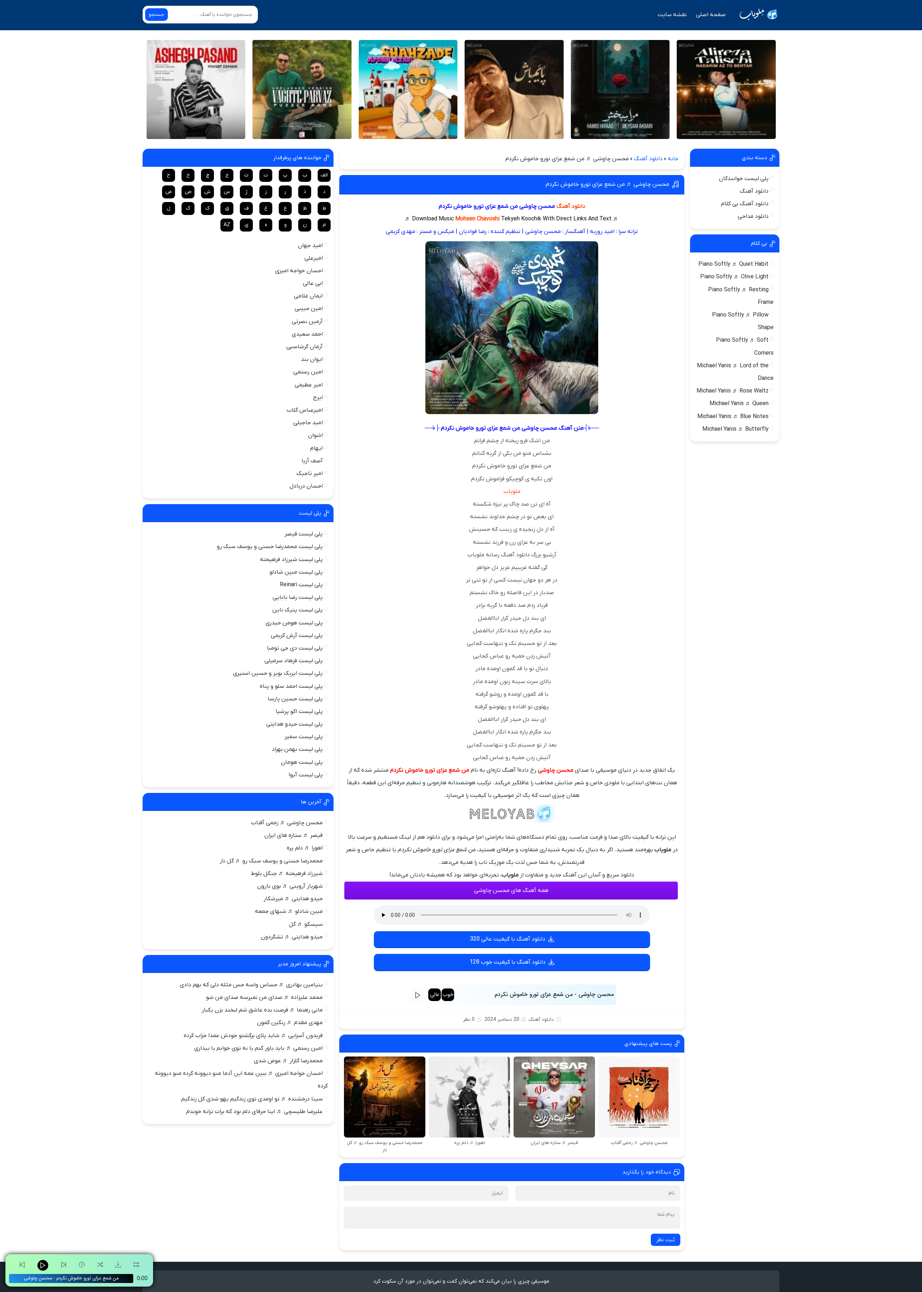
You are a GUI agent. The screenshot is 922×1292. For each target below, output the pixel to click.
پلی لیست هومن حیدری (294, 623)
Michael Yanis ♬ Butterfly (735, 429)
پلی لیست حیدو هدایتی (294, 724)
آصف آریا (312, 461)
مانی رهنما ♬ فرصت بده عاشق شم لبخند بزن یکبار (262, 1010)
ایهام (316, 448)
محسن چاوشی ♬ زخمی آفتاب (287, 822)
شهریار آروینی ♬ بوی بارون (290, 886)
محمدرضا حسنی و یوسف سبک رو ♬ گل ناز (271, 861)
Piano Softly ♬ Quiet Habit (733, 264)
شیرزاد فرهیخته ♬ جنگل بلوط (287, 873)
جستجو (156, 15)
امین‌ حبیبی (309, 308)
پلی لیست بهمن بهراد (297, 749)
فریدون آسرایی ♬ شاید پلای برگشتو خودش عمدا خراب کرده (253, 1035)
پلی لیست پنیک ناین (297, 610)
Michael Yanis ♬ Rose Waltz (733, 391)
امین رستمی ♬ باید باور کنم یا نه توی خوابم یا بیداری (258, 1048)
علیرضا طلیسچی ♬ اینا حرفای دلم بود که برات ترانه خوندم (254, 1111)
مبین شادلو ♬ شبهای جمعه (289, 911)
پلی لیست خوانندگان (744, 178)
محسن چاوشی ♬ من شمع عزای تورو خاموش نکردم (607, 184)
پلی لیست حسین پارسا (295, 699)
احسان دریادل (306, 486)
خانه (673, 158)
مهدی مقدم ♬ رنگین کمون (290, 1022)
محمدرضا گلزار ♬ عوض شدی (288, 1060)
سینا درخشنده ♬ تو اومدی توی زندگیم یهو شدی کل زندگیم (252, 1099)
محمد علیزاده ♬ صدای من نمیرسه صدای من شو (264, 997)
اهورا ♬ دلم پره (305, 848)
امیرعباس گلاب (305, 410)
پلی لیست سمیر (304, 736)
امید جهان (310, 245)
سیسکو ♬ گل (306, 924)
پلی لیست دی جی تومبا (295, 648)
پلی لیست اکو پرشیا (299, 711)
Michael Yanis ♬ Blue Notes (733, 416)
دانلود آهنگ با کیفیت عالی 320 (507, 939)
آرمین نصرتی (307, 321)
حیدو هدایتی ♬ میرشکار (293, 898)
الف (324, 175)
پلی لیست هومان (302, 762)
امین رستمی (308, 372)
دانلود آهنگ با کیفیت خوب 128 (508, 962)
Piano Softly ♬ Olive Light (734, 277)
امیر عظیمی (309, 385)
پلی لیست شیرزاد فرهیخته (291, 559)
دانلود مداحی (753, 216)
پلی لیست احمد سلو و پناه (291, 686)
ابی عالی (313, 283)
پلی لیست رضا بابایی (298, 597)
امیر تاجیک (309, 473)
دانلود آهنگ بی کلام (745, 203)
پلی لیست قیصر (304, 534)
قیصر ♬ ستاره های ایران (293, 835)
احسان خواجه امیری (299, 270)
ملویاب (511, 491)
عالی (434, 995)
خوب (448, 995)
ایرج (318, 397)
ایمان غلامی (308, 296)
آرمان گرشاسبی (304, 346)
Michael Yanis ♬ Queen (739, 403)
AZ (227, 224)
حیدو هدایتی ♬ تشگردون (292, 937)
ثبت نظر (665, 1239)
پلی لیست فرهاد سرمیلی (293, 660)
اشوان (315, 435)
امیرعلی (313, 258)
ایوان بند (312, 359)
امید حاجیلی (308, 422)
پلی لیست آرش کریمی (297, 635)
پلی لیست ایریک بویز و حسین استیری (278, 673)
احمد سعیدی (307, 334)
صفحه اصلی (711, 14)
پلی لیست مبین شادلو (296, 572)
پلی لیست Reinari (301, 584)
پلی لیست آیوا (305, 775)
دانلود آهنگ (648, 158)
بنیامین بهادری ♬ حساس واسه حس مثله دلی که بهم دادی (251, 984)
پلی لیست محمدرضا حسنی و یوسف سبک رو (270, 546)
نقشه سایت (672, 14)
